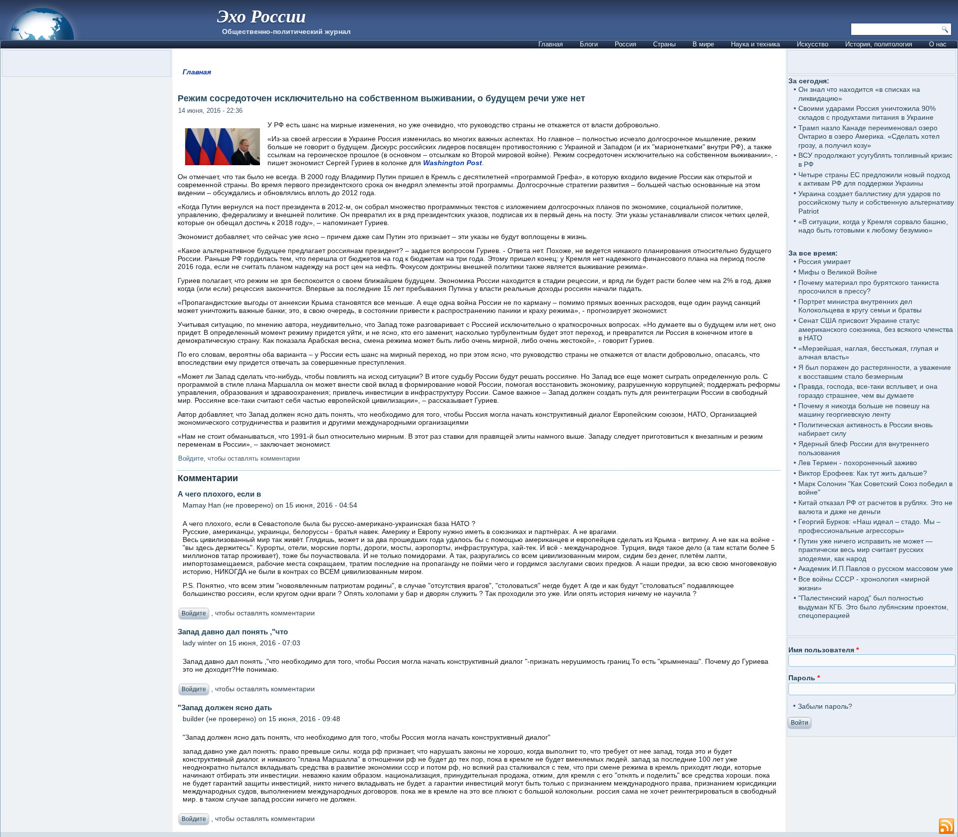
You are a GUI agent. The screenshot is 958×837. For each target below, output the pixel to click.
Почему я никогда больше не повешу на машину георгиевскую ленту (864, 410)
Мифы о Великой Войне (837, 272)
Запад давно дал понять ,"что (233, 631)
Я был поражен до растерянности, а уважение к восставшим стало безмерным (874, 371)
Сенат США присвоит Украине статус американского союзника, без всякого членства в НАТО (875, 329)
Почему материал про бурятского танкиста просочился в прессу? (868, 287)
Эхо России (261, 15)
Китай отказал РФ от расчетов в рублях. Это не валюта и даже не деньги (875, 507)
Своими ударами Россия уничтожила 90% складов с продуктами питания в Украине (867, 112)
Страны (664, 44)
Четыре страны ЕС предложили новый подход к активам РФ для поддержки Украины (874, 179)
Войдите (191, 458)
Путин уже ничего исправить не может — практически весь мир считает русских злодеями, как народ (865, 549)
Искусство (812, 44)
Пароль (804, 678)
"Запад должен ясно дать (225, 707)
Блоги (589, 44)
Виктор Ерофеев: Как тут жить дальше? (862, 473)
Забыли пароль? (825, 706)
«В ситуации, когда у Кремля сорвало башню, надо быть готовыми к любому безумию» (873, 226)
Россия (625, 44)
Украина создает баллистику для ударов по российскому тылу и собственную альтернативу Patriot (876, 202)
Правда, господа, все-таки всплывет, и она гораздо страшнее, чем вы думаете (868, 390)
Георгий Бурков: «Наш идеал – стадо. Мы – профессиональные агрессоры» (869, 526)
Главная (550, 44)
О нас (938, 44)
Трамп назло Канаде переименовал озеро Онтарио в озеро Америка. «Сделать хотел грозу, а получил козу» (869, 136)
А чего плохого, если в (219, 494)
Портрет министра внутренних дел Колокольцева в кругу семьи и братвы (860, 305)
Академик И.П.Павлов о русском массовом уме (875, 568)
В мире (703, 44)
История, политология (878, 44)
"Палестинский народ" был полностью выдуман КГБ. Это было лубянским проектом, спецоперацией (873, 606)
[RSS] (947, 827)
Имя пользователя (823, 650)
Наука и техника (755, 44)
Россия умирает (824, 262)
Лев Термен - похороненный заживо (857, 463)
